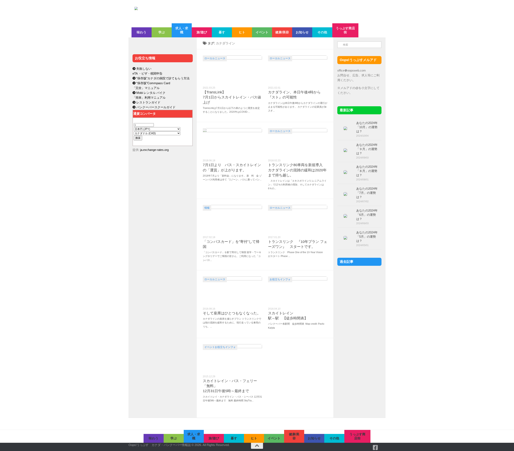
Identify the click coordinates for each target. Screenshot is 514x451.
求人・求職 (181, 30)
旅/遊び (202, 32)
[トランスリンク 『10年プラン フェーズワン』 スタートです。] (297, 219)
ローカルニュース (214, 58)
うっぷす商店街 (345, 30)
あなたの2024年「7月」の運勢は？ (367, 193)
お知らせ (302, 32)
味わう (141, 32)
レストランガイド (148, 102)
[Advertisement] (163, 240)
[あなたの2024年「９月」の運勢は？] (345, 150)
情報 (207, 207)
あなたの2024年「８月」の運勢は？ (367, 171)
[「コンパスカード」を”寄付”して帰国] (232, 219)
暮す (222, 32)
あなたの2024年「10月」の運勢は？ (367, 127)
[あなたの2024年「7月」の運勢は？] (345, 194)
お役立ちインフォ (280, 279)
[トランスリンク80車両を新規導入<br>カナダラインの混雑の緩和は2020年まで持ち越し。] (297, 142)
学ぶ (161, 32)
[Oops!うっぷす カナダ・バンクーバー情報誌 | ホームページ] (224, 11)
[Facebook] (375, 447)
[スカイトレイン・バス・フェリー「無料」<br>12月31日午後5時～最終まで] (232, 358)
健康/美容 (282, 32)
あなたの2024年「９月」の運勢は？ (367, 149)
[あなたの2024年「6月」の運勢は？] (345, 216)
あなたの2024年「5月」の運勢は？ (367, 236)
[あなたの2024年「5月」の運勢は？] (345, 238)
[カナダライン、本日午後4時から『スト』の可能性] (297, 69)
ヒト (242, 32)
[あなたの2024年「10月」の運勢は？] (345, 128)
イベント (262, 32)
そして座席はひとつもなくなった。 (232, 313)
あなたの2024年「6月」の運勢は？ (367, 215)
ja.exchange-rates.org (154, 149)
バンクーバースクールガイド (155, 107)
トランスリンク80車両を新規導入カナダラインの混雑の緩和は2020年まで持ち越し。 (297, 170)
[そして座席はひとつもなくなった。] (232, 290)
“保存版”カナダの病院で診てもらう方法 (163, 78)
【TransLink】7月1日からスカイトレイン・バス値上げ (232, 97)
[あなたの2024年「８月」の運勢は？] (345, 172)
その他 (322, 32)
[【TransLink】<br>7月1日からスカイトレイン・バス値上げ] (232, 69)
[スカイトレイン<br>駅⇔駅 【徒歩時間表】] (297, 290)
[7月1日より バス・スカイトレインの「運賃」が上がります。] (232, 142)
